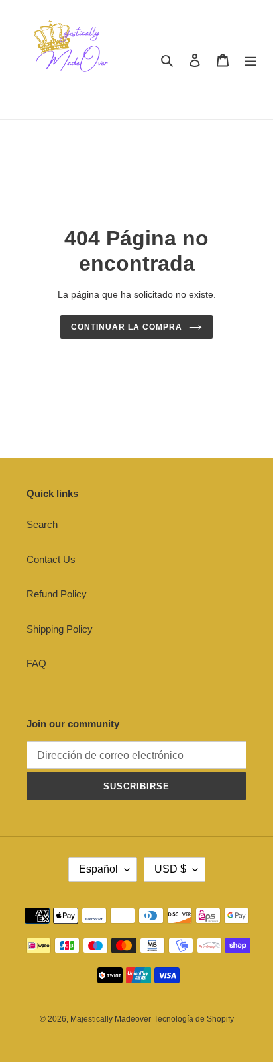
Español (98, 869)
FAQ (36, 663)
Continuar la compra (126, 327)
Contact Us (51, 559)
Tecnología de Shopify (194, 1019)
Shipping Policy (60, 629)
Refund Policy (57, 593)
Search (42, 524)
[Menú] (250, 60)
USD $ (170, 869)
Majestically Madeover (110, 1019)
